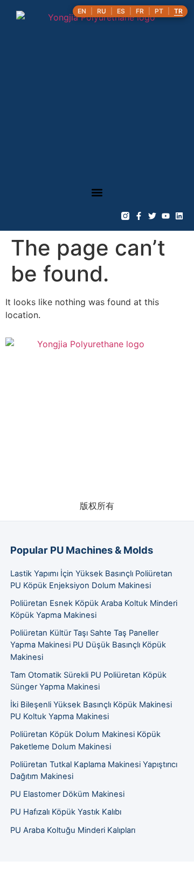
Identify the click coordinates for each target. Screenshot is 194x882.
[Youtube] (166, 216)
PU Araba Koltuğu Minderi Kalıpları (72, 830)
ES (121, 11)
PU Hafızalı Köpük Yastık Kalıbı (65, 812)
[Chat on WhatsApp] (8, 875)
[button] (97, 192)
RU (101, 11)
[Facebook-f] (139, 216)
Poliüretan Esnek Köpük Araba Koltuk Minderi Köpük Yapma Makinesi (93, 609)
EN (82, 11)
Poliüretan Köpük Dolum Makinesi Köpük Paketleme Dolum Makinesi (85, 740)
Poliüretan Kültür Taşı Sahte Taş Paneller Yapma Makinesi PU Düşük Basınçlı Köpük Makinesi (88, 645)
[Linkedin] (179, 216)
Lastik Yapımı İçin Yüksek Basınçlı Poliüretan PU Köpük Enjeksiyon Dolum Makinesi (91, 579)
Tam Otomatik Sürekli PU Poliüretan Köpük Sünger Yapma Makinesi (88, 681)
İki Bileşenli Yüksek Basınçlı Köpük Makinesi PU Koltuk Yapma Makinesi (91, 710)
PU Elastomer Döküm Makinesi (67, 794)
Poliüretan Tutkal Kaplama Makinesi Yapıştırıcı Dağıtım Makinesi (93, 770)
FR (140, 11)
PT (159, 11)
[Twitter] (152, 216)
